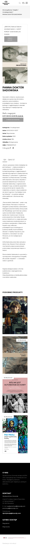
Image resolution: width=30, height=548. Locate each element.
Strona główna (7, 10)
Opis (4, 159)
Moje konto (6, 527)
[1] (23, 3)
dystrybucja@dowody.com (11, 513)
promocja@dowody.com (10, 508)
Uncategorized (7, 12)
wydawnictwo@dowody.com (16, 506)
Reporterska (10, 133)
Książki (15, 10)
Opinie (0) (11, 159)
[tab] (4, 159)
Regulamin (5, 523)
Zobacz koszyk (10, 39)
